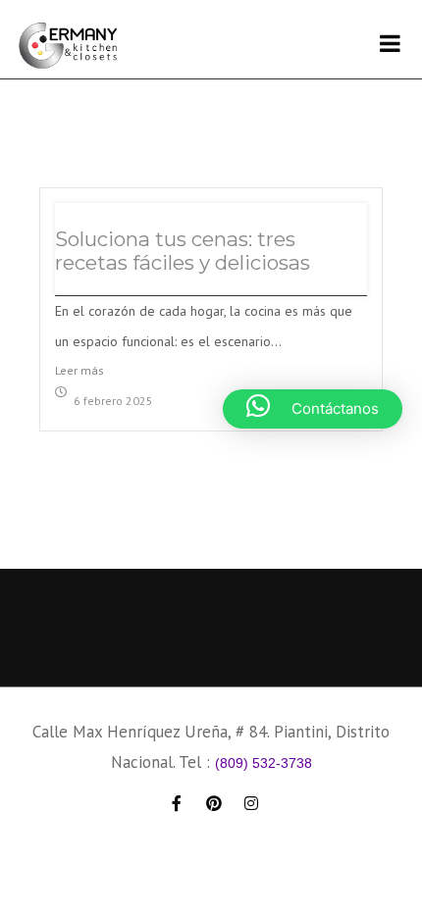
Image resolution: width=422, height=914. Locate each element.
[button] (312, 409)
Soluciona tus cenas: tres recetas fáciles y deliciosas (182, 251)
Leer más (79, 370)
